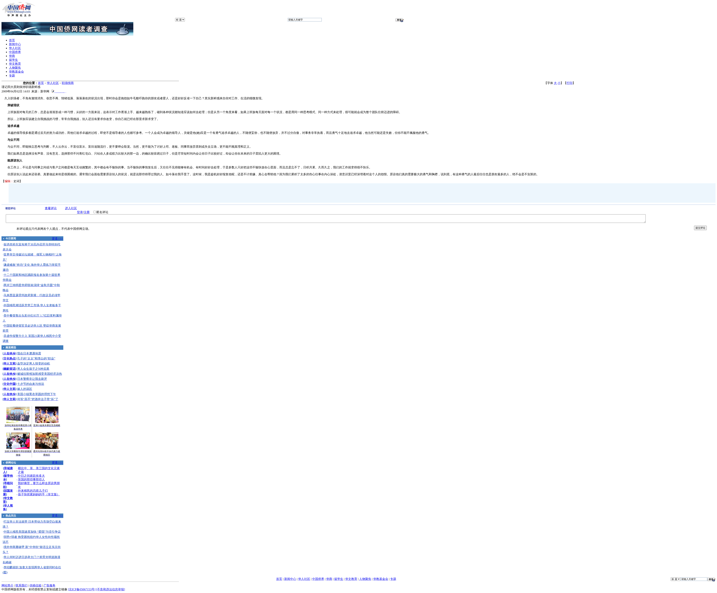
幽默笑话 (9, 368)
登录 (80, 212)
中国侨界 (15, 52)
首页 (12, 40)
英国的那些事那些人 (31, 479)
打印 (569, 83)
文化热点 (9, 358)
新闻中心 (15, 44)
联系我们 (21, 585)
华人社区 (15, 48)
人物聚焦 (15, 67)
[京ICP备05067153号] (81, 589)
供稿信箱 (35, 585)
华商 (12, 55)
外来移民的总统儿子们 (33, 490)
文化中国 (9, 383)
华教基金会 (16, 71)
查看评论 (51, 208)
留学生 (13, 59)
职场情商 (68, 83)
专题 (12, 75)
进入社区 (71, 208)
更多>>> (57, 238)
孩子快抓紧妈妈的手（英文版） (39, 494)
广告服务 (49, 585)
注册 (87, 212)
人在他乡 (9, 353)
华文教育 (15, 63)
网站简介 (7, 585)
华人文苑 (9, 363)
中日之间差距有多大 (31, 475)
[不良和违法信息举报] (110, 589)
